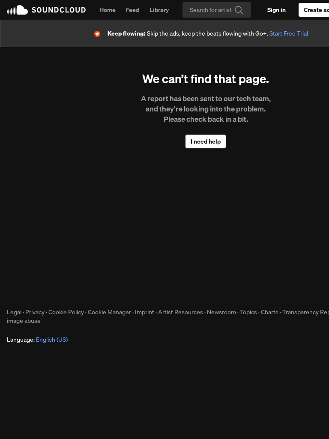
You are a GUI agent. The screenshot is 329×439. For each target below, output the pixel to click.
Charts (269, 312)
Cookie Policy (66, 312)
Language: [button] (37, 339)
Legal (14, 312)
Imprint (144, 312)
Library (159, 10)
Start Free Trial (288, 33)
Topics (248, 312)
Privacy (35, 312)
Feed (132, 10)
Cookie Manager (109, 312)
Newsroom (221, 312)
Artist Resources (180, 312)
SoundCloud (46, 10)
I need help (206, 141)
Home (107, 10)
